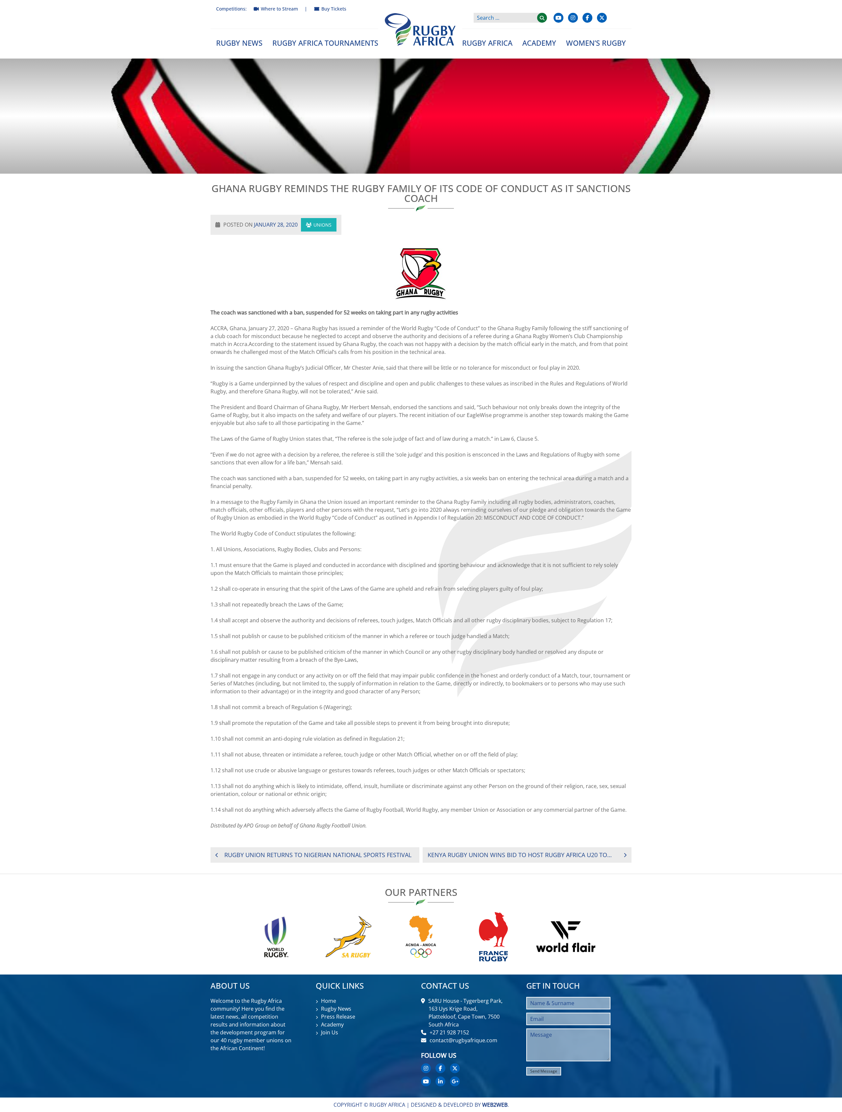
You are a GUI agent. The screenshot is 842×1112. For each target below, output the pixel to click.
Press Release (338, 1016)
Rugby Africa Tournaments (325, 43)
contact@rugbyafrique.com (463, 1040)
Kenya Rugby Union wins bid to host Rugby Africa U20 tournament (521, 855)
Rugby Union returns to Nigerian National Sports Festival (317, 855)
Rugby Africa (487, 43)
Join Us (329, 1032)
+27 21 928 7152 (449, 1032)
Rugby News (239, 43)
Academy (539, 43)
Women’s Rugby (596, 43)
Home (328, 1000)
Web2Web (495, 1104)
